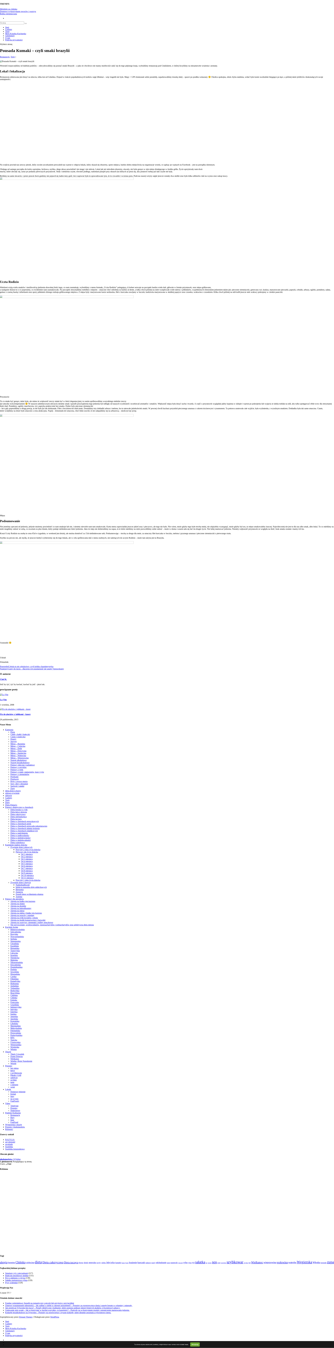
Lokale (8, 1089)
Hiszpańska (15, 974)
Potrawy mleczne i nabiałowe (22, 765)
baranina (11, 1262)
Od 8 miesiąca (27, 871)
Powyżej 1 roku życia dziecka (28, 880)
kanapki (118, 1263)
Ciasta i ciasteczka (17, 737)
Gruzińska (14, 1005)
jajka (112, 1262)
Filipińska (14, 979)
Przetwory (14, 779)
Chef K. (3, 679)
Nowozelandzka (17, 936)
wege (12, 1087)
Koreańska (14, 1021)
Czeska (13, 976)
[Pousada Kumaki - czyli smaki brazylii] (67, 179)
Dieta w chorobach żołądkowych (24, 831)
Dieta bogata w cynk (19, 810)
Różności (9, 1129)
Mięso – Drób (16, 748)
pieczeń (180, 1263)
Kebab (13, 1094)
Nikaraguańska (16, 962)
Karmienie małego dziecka (16, 845)
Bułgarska (14, 983)
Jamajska (14, 1016)
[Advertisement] (30, 650)
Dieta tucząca (16, 819)
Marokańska (15, 1026)
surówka (223, 1263)
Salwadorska (15, 932)
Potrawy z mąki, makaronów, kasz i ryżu (27, 772)
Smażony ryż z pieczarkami (16, 1273)
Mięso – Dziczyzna (18, 751)
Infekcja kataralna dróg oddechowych (31, 887)
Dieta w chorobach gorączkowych (24, 821)
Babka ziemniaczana (8, 14)
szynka (246, 1263)
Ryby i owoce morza (19, 781)
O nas (7, 38)
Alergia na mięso (17, 911)
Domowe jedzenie (17, 1092)
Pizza (12, 732)
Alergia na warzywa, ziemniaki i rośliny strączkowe (31, 922)
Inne (12, 1120)
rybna (190, 1263)
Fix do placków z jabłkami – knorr (15, 714)
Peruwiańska (15, 1033)
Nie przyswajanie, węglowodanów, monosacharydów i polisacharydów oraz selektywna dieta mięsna (52, 925)
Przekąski (14, 777)
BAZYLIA (10, 1140)
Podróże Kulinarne (13, 1113)
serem (209, 1263)
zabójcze (14, 1077)
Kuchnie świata (11, 927)
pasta (168, 1263)
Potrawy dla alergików (14, 899)
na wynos (14, 1099)
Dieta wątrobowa (17, 842)
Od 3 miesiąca (27, 859)
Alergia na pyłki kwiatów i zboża (24, 918)
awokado (9, 1144)
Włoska (13, 1049)
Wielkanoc (14, 1059)
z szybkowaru (16, 1073)
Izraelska (14, 955)
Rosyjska (14, 934)
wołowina (282, 1262)
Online (10, 1159)
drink (86, 1263)
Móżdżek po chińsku (8, 9)
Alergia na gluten (17, 904)
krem (127, 1263)
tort (250, 1263)
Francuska (14, 1002)
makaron (148, 1263)
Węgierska (14, 1047)
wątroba (292, 1262)
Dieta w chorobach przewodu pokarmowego (28, 826)
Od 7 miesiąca (27, 868)
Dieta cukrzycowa (17, 814)
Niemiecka (14, 958)
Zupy (12, 788)
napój (153, 1263)
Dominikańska (16, 967)
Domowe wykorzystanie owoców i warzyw (18, 11)
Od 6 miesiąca (27, 866)
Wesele (13, 1063)
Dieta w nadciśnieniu (19, 833)
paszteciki (174, 1263)
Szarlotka (9, 1147)
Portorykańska (16, 1035)
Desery (13, 739)
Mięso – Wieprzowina (19, 758)
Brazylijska (15, 993)
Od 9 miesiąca (27, 873)
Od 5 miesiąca (27, 864)
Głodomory (10, 36)
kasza (123, 1263)
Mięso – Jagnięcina (18, 753)
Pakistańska (15, 1030)
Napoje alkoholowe (18, 760)
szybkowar (235, 1262)
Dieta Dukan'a (11, 805)
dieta (38, 1262)
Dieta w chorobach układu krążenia (25, 828)
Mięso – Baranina (17, 744)
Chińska (13, 998)
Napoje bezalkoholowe (19, 762)
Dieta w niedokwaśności (20, 840)
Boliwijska (14, 991)
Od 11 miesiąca (27, 878)
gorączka (92, 1262)
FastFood (14, 1122)
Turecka (13, 1040)
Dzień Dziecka (16, 1056)
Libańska (14, 1023)
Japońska (14, 1019)
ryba (185, 1262)
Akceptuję (195, 1344)
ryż (193, 1262)
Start (7, 27)
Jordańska (14, 986)
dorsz (81, 1263)
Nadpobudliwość (23, 885)
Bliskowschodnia (17, 929)
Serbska (13, 939)
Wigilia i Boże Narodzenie (21, 1061)
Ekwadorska (15, 965)
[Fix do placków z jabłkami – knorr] (15, 709)
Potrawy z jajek (16, 770)
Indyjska (13, 1009)
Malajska (14, 960)
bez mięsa (14, 1068)
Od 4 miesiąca (27, 861)
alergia (3, 1262)
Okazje (8, 1052)
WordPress (54, 1317)
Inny (12, 1096)
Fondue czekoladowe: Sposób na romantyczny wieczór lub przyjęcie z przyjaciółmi (39, 1303)
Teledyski (14, 1106)
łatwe (12, 1070)
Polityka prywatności (14, 40)
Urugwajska (15, 1042)
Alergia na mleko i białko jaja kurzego (26, 913)
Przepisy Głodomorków (15, 1127)
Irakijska (13, 1012)
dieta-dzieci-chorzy (13, 791)
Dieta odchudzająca (18, 817)
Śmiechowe (15, 1110)
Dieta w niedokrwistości (20, 838)
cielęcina (30, 1262)
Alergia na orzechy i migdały (22, 915)
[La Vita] (4, 694)
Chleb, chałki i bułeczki (20, 734)
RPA (12, 1038)
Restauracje (5, 57)
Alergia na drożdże (18, 906)
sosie (218, 1263)
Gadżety (8, 29)
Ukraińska (14, 944)
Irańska (13, 1014)
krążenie (133, 1262)
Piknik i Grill (15, 1075)
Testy (7, 31)
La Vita (3, 700)
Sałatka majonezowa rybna (16, 1280)
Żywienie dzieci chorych (20, 882)
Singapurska (15, 941)
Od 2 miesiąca (27, 857)
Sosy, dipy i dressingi (19, 784)
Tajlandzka (14, 988)
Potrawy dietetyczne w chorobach (19, 807)
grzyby (99, 1263)
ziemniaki (324, 1263)
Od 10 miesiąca (27, 875)
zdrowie (8, 795)
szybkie (13, 1080)
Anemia (19, 896)
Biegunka (20, 889)
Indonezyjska (15, 1007)
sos (214, 1262)
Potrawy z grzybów (18, 767)
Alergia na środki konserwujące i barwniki (27, 920)
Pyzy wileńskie (11, 1283)
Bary (12, 1117)
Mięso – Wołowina (18, 755)
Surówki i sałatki (17, 786)
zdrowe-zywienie (12, 793)
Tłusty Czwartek (17, 1054)
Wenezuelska (15, 1045)
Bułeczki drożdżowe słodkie (17, 1275)
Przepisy (8, 1066)
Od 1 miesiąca (27, 854)
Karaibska (14, 946)
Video (7, 1103)
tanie (12, 1082)
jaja (108, 1262)
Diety (7, 802)
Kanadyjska (15, 981)
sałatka (200, 1262)
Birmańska (14, 948)
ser (206, 1263)
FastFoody (14, 1101)
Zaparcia (19, 892)
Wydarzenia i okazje (13, 1125)
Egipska (13, 1000)
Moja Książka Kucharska (15, 34)
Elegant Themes (25, 1317)
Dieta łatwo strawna (18, 812)
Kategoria (9, 730)
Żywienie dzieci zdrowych (21, 847)
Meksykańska (16, 1028)
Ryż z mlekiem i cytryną (15, 1278)
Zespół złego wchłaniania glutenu (29, 894)
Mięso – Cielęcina (17, 746)
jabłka (103, 1263)
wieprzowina (270, 1262)
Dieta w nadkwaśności (19, 835)
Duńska (13, 969)
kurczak (141, 1262)
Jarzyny (13, 741)
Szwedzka (14, 972)
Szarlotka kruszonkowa (15, 1149)
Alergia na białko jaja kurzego (22, 901)
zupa (330, 1262)
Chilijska (14, 995)
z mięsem (14, 1085)
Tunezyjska (15, 951)
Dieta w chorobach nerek (20, 824)
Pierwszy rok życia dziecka (27, 852)
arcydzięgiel (10, 1142)
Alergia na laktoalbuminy (20, 908)
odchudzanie (161, 1262)
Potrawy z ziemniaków (19, 774)
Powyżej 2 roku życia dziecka (28, 849)
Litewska (14, 953)
